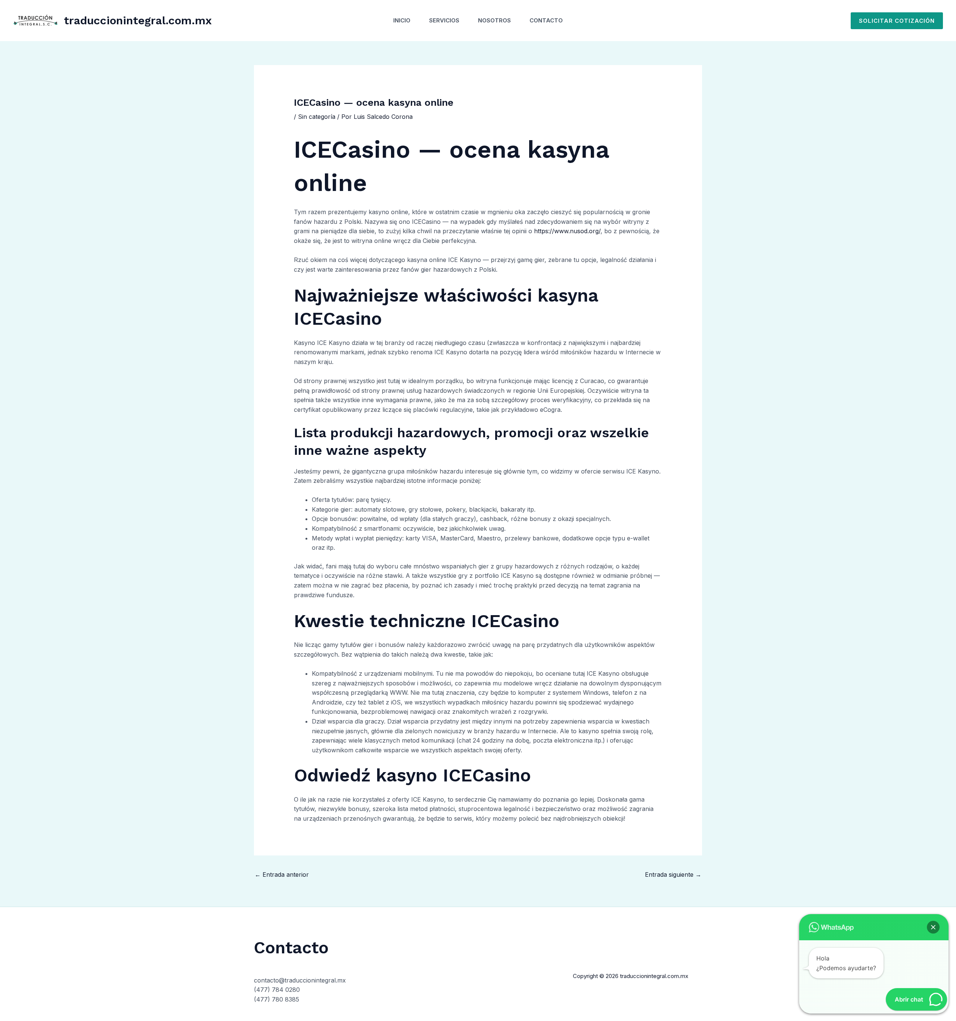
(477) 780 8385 (276, 999)
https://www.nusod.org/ (567, 231)
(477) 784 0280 (277, 989)
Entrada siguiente (673, 874)
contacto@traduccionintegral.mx (300, 980)
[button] (897, 20)
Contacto (546, 20)
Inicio (401, 20)
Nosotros (494, 20)
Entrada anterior (282, 874)
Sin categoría (316, 116)
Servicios (444, 20)
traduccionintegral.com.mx (138, 20)
